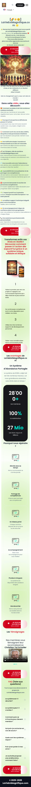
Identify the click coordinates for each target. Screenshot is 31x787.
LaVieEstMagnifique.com (15, 24)
